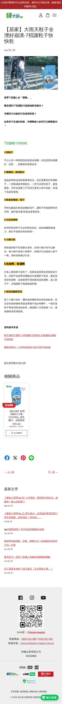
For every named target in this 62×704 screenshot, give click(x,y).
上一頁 (10, 472)
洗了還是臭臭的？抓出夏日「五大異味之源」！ (28, 568)
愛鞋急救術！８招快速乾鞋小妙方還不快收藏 (27, 347)
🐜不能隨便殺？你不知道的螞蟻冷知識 (24, 529)
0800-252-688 (28, 639)
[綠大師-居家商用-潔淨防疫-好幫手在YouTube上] (43, 600)
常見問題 (15, 691)
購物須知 (34, 691)
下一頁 (51, 472)
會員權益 (24, 691)
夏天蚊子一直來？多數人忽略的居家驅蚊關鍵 (27, 557)
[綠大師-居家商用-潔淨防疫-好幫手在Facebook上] (20, 600)
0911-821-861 (45, 639)
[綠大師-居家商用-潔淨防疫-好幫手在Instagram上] (32, 600)
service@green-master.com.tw (37, 643)
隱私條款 (43, 691)
